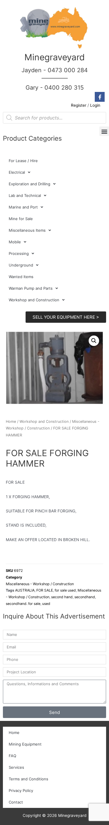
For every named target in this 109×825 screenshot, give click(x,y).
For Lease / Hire (23, 160)
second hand (62, 597)
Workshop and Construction (34, 300)
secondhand (84, 597)
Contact (16, 802)
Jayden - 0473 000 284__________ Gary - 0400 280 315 (55, 79)
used (46, 603)
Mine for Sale (21, 218)
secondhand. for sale (23, 603)
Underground (21, 265)
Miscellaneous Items (27, 230)
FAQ (12, 755)
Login (95, 105)
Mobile (15, 242)
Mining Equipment (25, 744)
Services (16, 767)
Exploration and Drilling (29, 184)
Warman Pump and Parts (31, 288)
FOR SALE (44, 590)
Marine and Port (23, 207)
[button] (104, 131)
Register (78, 105)
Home (11, 421)
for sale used (65, 590)
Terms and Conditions (28, 779)
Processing (19, 253)
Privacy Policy (21, 790)
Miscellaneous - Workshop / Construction (40, 584)
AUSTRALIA (25, 590)
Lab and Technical (25, 195)
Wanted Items (21, 276)
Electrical (17, 172)
